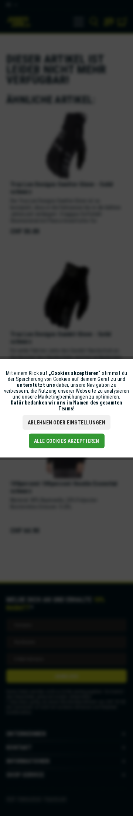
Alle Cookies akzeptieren (66, 441)
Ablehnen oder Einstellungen (66, 422)
